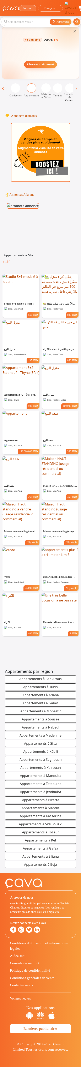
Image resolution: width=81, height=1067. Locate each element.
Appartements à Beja (40, 864)
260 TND (72, 451)
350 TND (72, 497)
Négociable (32, 542)
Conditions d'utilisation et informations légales (39, 946)
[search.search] (76, 21)
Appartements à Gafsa (40, 848)
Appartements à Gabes (40, 703)
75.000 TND (31, 588)
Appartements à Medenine (40, 735)
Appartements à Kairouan (40, 767)
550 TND (33, 314)
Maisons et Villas (46, 96)
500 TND (33, 405)
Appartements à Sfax (40, 743)
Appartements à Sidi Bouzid (40, 824)
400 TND (33, 633)
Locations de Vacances (70, 97)
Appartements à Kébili (40, 751)
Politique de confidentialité (30, 970)
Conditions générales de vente (32, 978)
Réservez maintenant (40, 64)
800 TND (72, 314)
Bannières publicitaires (40, 1029)
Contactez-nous (21, 985)
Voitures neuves (20, 998)
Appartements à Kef (40, 840)
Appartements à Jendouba (40, 792)
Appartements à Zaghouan (41, 759)
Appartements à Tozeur (40, 832)
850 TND (72, 360)
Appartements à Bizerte (40, 800)
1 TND (73, 633)
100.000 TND (70, 405)
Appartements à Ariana (40, 695)
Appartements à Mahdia (41, 808)
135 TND (33, 360)
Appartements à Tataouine (40, 783)
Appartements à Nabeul (40, 727)
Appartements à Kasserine (40, 816)
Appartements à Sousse (40, 719)
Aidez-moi (18, 956)
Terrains (57, 95)
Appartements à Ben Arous (40, 679)
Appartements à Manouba (40, 775)
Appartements (31, 95)
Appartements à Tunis (40, 687)
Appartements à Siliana (40, 856)
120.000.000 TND (29, 451)
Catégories (16, 95)
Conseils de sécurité (24, 963)
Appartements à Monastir (40, 711)
